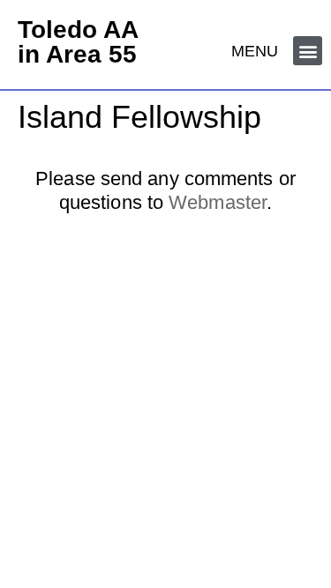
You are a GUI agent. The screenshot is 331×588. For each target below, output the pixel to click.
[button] (307, 50)
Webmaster (218, 202)
